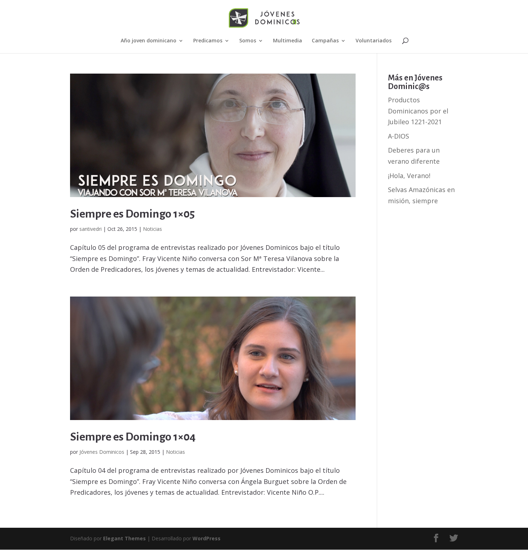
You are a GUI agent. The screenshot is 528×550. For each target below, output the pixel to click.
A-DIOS (398, 136)
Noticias (152, 228)
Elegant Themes (124, 538)
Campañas (325, 41)
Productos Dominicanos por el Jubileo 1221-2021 (418, 110)
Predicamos (207, 41)
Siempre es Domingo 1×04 (133, 437)
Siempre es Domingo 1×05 (132, 214)
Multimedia (287, 41)
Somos (247, 41)
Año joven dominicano (148, 41)
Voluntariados (374, 41)
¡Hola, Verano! (409, 175)
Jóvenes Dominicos (101, 451)
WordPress (207, 538)
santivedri (90, 228)
